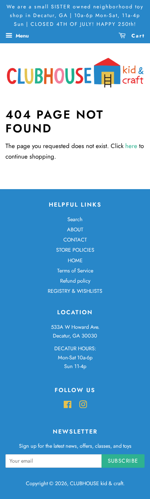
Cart (137, 35)
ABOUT (75, 229)
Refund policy (75, 280)
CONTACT (75, 239)
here (131, 145)
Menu (21, 35)
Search (75, 219)
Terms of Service (75, 270)
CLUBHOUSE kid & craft (96, 483)
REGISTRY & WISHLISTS (75, 291)
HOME (75, 260)
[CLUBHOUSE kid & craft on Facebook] (67, 406)
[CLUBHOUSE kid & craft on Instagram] (83, 406)
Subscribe (123, 461)
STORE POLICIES (75, 250)
